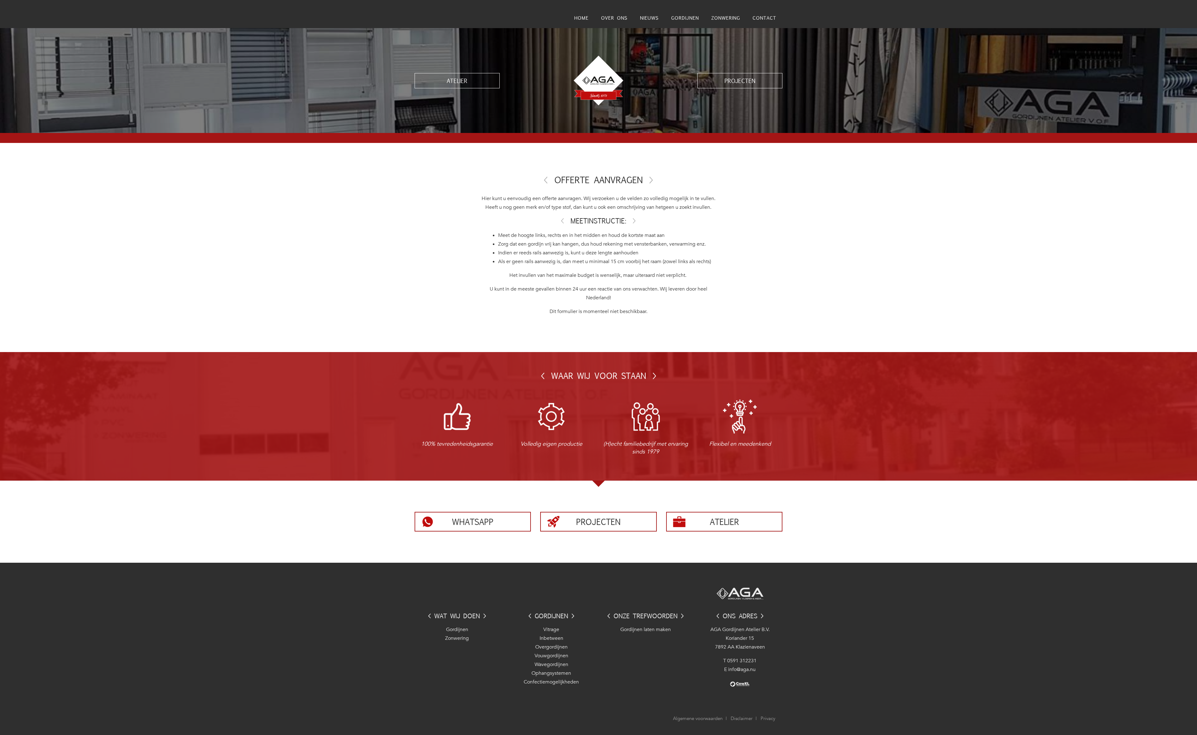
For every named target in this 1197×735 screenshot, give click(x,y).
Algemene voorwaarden (698, 718)
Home (581, 18)
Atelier (457, 80)
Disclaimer (741, 718)
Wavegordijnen (551, 664)
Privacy (768, 718)
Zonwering (457, 638)
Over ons (614, 18)
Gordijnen (457, 629)
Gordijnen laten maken (645, 629)
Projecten (739, 80)
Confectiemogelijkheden (551, 682)
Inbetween (551, 638)
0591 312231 (742, 660)
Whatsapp (472, 521)
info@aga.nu (742, 669)
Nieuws (649, 18)
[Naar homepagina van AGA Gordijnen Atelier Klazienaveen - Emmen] (598, 80)
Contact (764, 18)
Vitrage (551, 629)
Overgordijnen (551, 647)
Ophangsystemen (551, 673)
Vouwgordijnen (551, 655)
